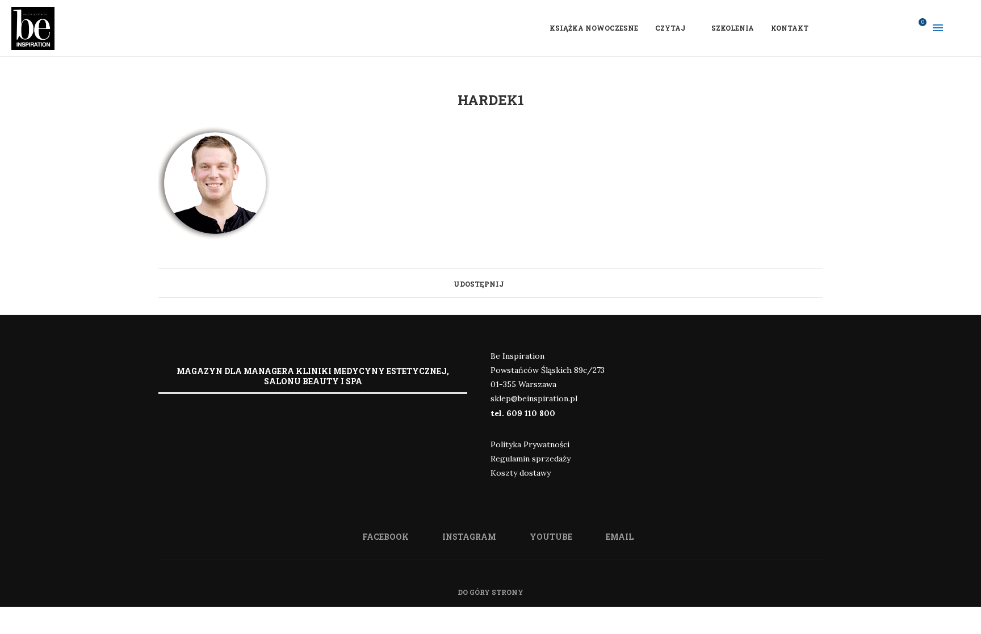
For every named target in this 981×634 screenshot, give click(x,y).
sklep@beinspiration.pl (534, 398)
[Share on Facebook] (509, 283)
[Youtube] (885, 28)
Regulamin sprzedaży (531, 459)
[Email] (899, 28)
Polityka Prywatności (530, 444)
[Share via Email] (520, 283)
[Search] (964, 28)
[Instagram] (870, 28)
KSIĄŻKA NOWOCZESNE (594, 27)
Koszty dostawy (521, 473)
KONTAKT (789, 27)
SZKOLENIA (732, 27)
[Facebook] (855, 28)
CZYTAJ (670, 27)
